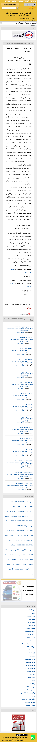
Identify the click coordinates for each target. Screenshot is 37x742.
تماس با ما (8, 1)
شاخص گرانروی (14, 550)
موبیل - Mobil (31, 613)
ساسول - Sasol (31, 690)
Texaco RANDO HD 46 (26, 404)
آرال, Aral (32, 674)
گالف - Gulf (32, 653)
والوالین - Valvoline (30, 631)
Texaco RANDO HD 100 (26, 438)
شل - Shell (32, 610)
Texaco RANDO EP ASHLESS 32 (24, 483)
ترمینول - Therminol (29, 705)
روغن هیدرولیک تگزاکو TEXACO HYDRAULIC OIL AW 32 (18, 259)
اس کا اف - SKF (31, 647)
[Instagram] (20, 735)
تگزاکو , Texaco (21, 69)
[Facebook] (26, 735)
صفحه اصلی (33, 1)
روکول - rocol (31, 683)
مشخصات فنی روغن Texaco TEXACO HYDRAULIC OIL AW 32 (19, 535)
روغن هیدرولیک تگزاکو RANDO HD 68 (23, 395)
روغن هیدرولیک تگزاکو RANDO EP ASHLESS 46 (20, 474)
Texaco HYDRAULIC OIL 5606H (24, 326)
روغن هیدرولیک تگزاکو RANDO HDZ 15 (22, 384)
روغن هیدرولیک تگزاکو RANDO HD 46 (23, 406)
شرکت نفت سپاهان (30, 659)
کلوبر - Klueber (31, 616)
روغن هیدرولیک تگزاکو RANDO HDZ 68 (22, 350)
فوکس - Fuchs (31, 622)
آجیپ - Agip (32, 640)
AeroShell (32, 656)
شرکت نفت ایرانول (30, 668)
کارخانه (14, 559)
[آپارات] (17, 735)
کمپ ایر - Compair (30, 702)
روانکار (24, 564)
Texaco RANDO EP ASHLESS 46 (24, 472)
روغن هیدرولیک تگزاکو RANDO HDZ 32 (22, 373)
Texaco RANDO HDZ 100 (26, 337)
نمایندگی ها (20, 1)
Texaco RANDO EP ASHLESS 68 (24, 461)
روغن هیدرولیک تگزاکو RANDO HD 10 (23, 451)
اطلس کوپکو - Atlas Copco (28, 699)
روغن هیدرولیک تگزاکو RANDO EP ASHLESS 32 (20, 485)
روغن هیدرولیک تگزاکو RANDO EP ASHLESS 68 (20, 463)
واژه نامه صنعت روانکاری (10, 4)
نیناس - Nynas (31, 696)
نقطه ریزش (22, 554)
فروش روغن (16, 564)
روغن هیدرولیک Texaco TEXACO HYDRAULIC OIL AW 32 (23, 528)
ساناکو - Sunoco (31, 671)
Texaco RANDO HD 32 (26, 416)
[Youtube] (23, 735)
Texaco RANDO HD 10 (26, 449)
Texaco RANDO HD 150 (26, 427)
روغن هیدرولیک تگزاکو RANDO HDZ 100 (22, 339)
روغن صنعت (19, 569)
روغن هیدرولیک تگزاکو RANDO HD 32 (23, 418)
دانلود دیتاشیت (23, 559)
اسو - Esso (32, 650)
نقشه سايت (5, 740)
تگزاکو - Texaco (31, 634)
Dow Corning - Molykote (28, 643)
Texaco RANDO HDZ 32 (26, 371)
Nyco (33, 680)
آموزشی (27, 1)
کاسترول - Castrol (30, 637)
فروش (9, 564)
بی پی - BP (32, 625)
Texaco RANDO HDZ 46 (26, 359)
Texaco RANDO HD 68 (26, 393)
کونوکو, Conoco (31, 677)
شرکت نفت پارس (30, 665)
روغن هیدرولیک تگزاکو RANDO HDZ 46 (22, 361)
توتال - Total (32, 619)
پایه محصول (13, 554)
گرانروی (23, 550)
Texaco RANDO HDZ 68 (26, 348)
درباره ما (14, 1)
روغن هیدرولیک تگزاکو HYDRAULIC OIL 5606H (20, 328)
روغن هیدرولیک (24, 330)
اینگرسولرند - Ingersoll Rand (27, 693)
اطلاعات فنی (24, 314)
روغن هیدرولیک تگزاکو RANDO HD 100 (22, 440)
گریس (11, 569)
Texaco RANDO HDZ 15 (26, 382)
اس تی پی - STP (30, 687)
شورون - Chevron (30, 628)
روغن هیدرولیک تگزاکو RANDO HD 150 (22, 429)
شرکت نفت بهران (30, 662)
